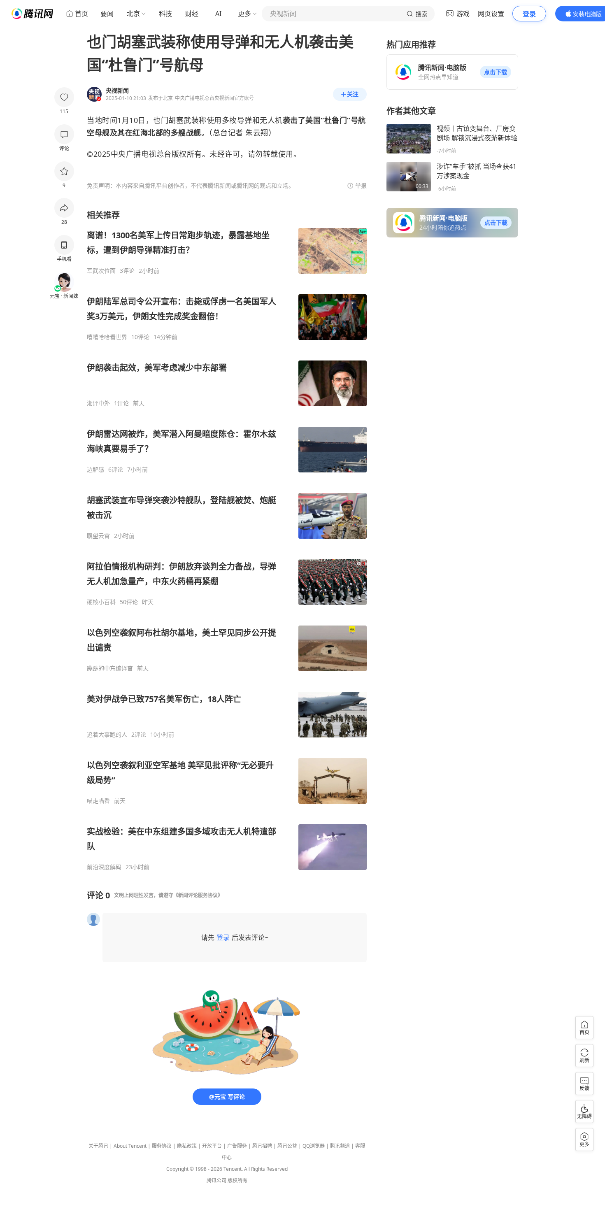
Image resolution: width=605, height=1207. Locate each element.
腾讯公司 (216, 1180)
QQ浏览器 (313, 1145)
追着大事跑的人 (107, 734)
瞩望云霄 (98, 536)
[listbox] (227, 540)
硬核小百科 (101, 602)
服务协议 (162, 1145)
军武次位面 (101, 271)
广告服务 (237, 1145)
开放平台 (212, 1145)
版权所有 (237, 1180)
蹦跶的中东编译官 (110, 668)
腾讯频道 (340, 1145)
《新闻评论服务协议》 (198, 895)
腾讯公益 (287, 1145)
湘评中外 (98, 403)
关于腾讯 (98, 1145)
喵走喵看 (98, 801)
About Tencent (130, 1145)
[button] (495, 72)
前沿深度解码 (104, 867)
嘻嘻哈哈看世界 (107, 337)
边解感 (95, 469)
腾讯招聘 (262, 1145)
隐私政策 (187, 1145)
